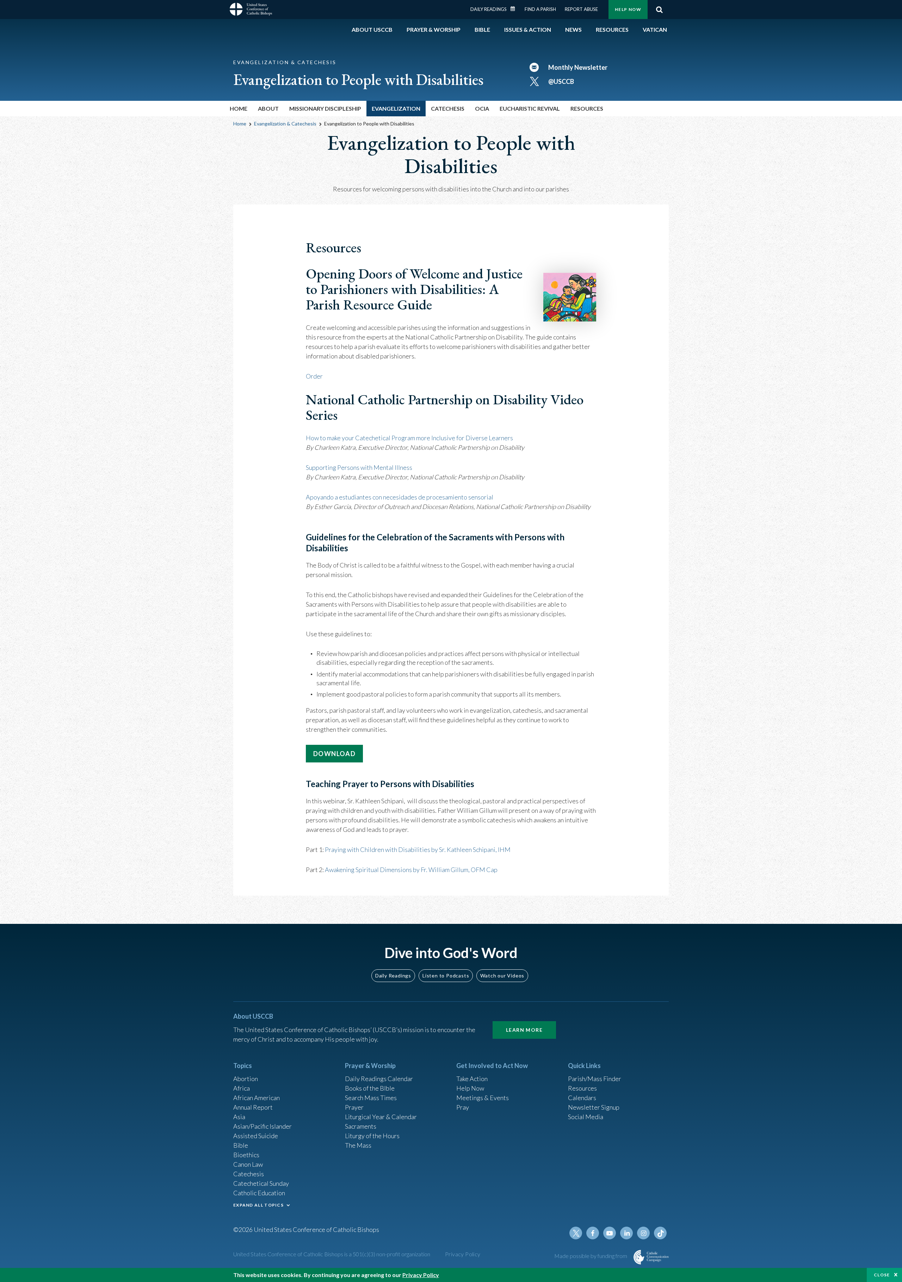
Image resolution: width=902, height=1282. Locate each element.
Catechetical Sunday (261, 1183)
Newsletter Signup (593, 1107)
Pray (462, 1107)
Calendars (582, 1098)
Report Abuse (581, 9)
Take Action (472, 1078)
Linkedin (626, 1233)
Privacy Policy (463, 1254)
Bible (240, 1145)
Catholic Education (259, 1193)
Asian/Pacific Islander (262, 1126)
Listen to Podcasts (445, 976)
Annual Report (253, 1107)
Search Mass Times (371, 1098)
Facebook (592, 1233)
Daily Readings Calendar (515, 8)
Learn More (524, 1030)
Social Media (585, 1117)
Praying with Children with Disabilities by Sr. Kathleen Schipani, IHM (418, 849)
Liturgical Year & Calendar (381, 1117)
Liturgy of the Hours (372, 1136)
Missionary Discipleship (325, 108)
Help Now (628, 9)
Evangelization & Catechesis (285, 124)
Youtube (609, 1233)
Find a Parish (540, 9)
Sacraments (360, 1126)
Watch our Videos (502, 976)
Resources (582, 1088)
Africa (241, 1088)
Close (882, 1274)
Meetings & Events (482, 1098)
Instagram (643, 1233)
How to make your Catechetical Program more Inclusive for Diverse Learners (409, 438)
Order (314, 376)
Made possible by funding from (591, 1255)
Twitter (575, 1233)
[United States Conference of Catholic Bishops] (251, 10)
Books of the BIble (370, 1088)
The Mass (358, 1145)
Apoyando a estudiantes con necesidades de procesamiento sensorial (399, 497)
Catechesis (248, 1174)
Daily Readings (488, 9)
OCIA (482, 108)
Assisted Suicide (255, 1136)
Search (659, 9)
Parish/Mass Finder (594, 1078)
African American (256, 1098)
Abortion (245, 1078)
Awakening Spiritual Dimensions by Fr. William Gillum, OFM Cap (411, 869)
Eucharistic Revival (530, 108)
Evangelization (396, 108)
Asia (239, 1117)
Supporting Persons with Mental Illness (359, 467)
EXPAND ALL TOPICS (258, 1205)
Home (238, 108)
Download (334, 753)
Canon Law (248, 1164)
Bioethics (246, 1155)
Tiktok (660, 1233)
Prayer (354, 1107)
